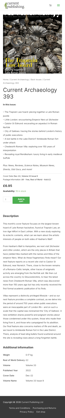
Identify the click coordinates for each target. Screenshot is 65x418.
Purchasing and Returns (44, 408)
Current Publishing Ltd (32, 402)
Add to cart (21, 200)
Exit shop (40, 412)
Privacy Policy (27, 412)
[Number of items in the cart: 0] (50, 5)
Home (5, 79)
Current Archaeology (19, 79)
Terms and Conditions (19, 408)
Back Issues (36, 79)
